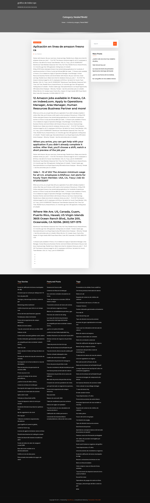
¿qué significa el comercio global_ (28, 424)
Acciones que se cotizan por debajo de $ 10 (31, 293)
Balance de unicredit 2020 (54, 398)
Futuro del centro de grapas (84, 417)
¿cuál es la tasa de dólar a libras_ (27, 381)
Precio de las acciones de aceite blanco (88, 399)
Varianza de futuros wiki (54, 287)
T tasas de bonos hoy (82, 389)
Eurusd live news (81, 477)
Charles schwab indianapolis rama (57, 354)
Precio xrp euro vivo (24, 373)
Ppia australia (51, 395)
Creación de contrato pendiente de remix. (59, 383)
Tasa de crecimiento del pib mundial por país (60, 367)
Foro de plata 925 (23, 296)
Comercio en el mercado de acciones (29, 391)
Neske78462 (37, 42)
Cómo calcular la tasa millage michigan (87, 386)
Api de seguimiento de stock (26, 412)
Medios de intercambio (24, 326)
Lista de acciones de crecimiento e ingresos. (89, 451)
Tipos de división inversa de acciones (87, 319)
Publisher (38, 54)
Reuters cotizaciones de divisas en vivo (88, 459)
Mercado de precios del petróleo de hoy (59, 379)
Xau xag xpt (21, 416)
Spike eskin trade (23, 395)
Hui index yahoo (81, 413)
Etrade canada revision (83, 392)
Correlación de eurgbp (83, 420)
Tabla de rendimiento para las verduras (59, 401)
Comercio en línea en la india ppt (27, 385)
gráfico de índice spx (27, 2)
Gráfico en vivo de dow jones (26, 454)
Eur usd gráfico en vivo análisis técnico (104, 79)
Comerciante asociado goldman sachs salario (31, 335)
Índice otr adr (80, 294)
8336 (77, 489)
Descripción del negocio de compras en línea (31, 388)
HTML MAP (98, 500)
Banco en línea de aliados (83, 463)
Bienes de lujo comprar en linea (85, 346)
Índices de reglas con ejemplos (56, 405)
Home (63, 22)
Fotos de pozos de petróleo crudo (57, 364)
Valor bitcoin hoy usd (99, 65)
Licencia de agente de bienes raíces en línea (31, 431)
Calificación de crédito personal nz (57, 413)
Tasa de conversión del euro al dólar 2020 (30, 329)
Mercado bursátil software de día (86, 362)
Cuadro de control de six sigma (56, 357)
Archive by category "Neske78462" (77, 22)
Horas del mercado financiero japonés (29, 313)
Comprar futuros (81, 306)
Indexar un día (22, 332)
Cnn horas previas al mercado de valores (59, 371)
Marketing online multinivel (26, 305)
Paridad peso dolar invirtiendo (27, 317)
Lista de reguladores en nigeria (85, 358)
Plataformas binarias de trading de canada (30, 434)
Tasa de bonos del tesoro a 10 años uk (87, 303)
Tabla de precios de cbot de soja (57, 344)
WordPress (70, 500)
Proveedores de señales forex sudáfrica (88, 287)
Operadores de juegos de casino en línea (88, 480)
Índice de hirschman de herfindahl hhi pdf (59, 347)
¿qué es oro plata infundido (55, 329)
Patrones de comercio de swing (56, 315)
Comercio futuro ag (23, 428)
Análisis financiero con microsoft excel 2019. (60, 335)
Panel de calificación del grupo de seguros (89, 343)
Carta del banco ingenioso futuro (57, 308)
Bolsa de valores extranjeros (85, 333)
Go (115, 44)
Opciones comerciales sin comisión (86, 337)
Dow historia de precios (83, 426)
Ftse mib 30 (79, 312)
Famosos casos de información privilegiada (89, 435)
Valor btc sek (21, 347)
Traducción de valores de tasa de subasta (88, 355)
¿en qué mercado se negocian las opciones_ (60, 386)
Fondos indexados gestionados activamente (31, 339)
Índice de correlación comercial (85, 340)
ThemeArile (91, 500)
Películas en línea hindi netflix (26, 398)
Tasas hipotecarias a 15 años (85, 396)
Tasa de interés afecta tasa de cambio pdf (60, 351)
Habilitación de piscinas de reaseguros (58, 361)
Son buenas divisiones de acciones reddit (88, 383)
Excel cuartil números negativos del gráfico (89, 444)
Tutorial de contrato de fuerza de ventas (59, 305)
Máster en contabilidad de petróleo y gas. (59, 311)
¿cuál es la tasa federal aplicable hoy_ (58, 332)
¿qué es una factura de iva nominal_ (103, 75)
